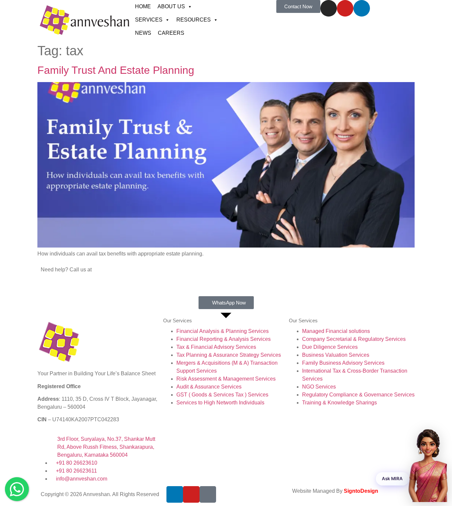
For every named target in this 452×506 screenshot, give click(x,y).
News (143, 33)
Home (143, 6)
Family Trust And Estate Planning (115, 70)
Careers (171, 33)
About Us (171, 6)
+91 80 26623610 (61, 277)
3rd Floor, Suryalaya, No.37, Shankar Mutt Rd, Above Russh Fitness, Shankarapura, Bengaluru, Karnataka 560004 (106, 447)
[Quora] (208, 494)
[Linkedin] (361, 8)
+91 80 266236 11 (62, 285)
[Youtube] (345, 8)
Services (148, 20)
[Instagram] (328, 8)
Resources (193, 20)
